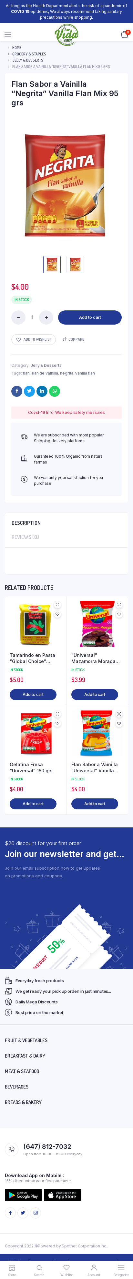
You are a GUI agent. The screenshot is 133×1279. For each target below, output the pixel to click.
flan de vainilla (45, 373)
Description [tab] (26, 523)
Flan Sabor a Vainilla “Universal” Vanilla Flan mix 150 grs (94, 768)
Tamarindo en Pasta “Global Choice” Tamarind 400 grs (32, 658)
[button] (33, 339)
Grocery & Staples (29, 54)
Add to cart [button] (33, 694)
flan (26, 373)
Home (16, 47)
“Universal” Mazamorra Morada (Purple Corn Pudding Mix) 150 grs (95, 658)
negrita (66, 373)
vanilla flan (85, 373)
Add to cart (90, 317)
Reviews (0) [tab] (25, 537)
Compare (76, 339)
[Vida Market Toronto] (67, 35)
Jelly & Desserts (27, 60)
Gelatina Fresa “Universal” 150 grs (31, 768)
